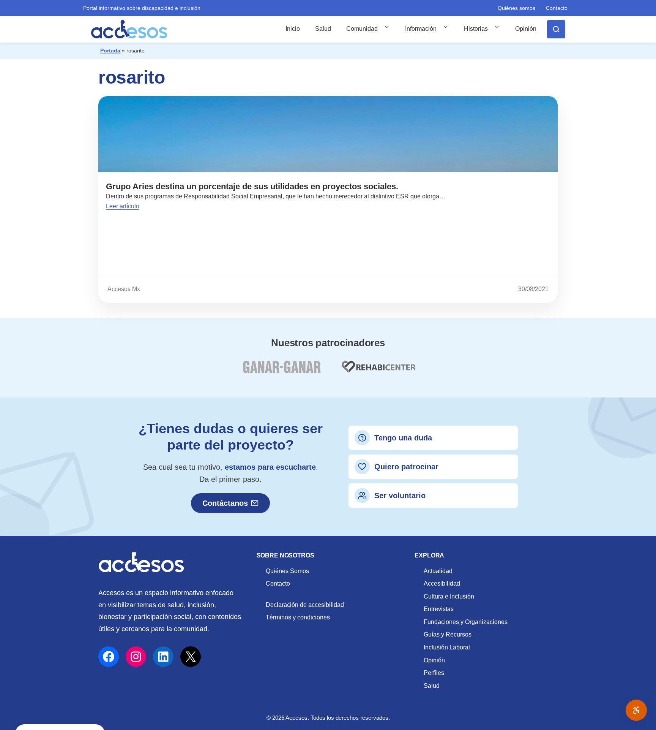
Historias (476, 28)
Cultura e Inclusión (449, 596)
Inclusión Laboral (447, 647)
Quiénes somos (516, 8)
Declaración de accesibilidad (305, 605)
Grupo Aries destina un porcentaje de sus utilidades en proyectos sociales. (252, 186)
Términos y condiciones (298, 617)
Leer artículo (122, 206)
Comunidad (362, 28)
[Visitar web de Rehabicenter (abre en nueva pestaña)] (378, 371)
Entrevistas (439, 609)
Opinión (525, 28)
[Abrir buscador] (556, 29)
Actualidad (438, 571)
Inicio (292, 28)
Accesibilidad (442, 583)
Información (421, 28)
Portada (110, 51)
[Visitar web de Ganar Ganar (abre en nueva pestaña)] (281, 371)
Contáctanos (225, 503)
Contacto (557, 8)
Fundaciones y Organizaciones (466, 622)
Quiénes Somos (287, 571)
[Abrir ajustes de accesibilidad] (636, 710)
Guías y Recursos (448, 634)
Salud (323, 28)
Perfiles (434, 673)
